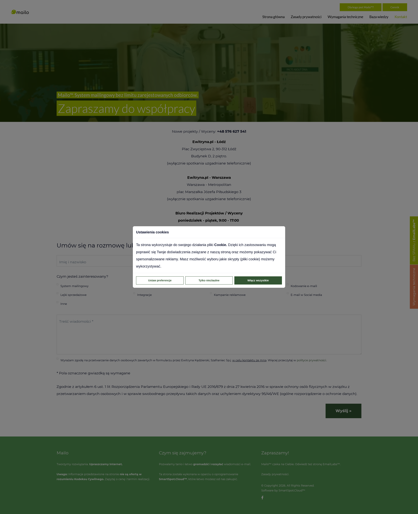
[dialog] (209, 257)
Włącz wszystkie (258, 280)
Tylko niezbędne (209, 280)
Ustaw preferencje (160, 280)
